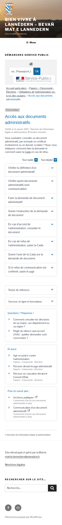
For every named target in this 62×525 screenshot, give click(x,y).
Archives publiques (23, 397)
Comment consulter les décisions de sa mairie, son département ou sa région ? (31, 323)
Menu (33, 42)
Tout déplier (47, 159)
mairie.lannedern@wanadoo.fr (22, 456)
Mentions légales (15, 464)
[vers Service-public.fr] (34, 79)
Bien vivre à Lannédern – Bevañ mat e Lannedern (29, 24)
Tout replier (28, 159)
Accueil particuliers (16, 88)
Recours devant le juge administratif (32, 366)
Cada (28, 151)
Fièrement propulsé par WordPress (23, 517)
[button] (31, 169)
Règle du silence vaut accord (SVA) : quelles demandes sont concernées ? (30, 334)
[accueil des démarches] (31, 64)
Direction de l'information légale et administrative (29, 435)
